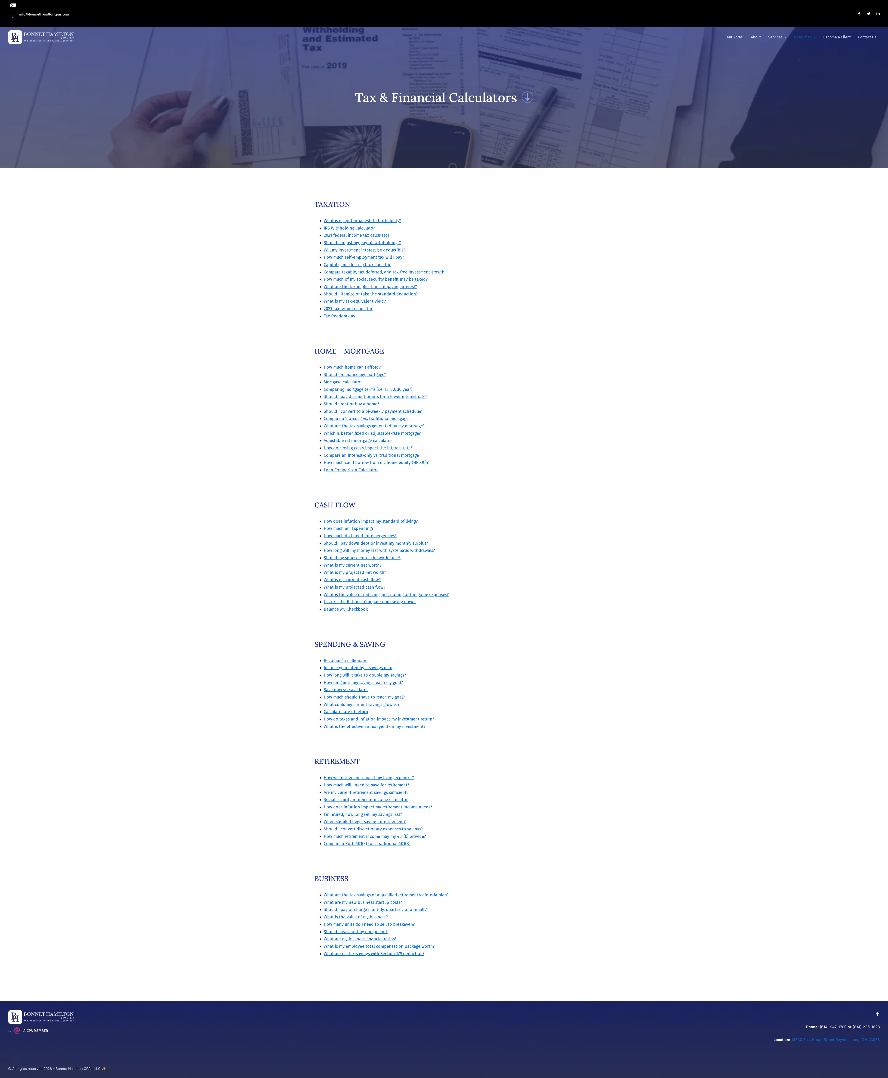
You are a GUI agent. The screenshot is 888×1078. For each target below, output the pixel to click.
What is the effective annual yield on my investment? (374, 726)
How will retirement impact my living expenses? (369, 777)
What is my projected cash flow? (354, 587)
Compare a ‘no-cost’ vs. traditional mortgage (366, 418)
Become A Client (837, 37)
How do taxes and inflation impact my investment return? (379, 719)
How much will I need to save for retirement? (366, 785)
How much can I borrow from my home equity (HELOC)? (376, 462)
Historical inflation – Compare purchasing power (370, 601)
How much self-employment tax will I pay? (364, 257)
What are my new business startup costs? (363, 902)
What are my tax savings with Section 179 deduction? (374, 953)
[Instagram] (878, 14)
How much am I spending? (348, 528)
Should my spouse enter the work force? (362, 557)
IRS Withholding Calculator (349, 228)
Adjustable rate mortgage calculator (358, 440)
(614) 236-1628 (866, 1027)
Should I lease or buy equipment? (356, 931)
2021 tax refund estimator (348, 308)
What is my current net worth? (352, 565)
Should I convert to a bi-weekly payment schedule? (373, 411)
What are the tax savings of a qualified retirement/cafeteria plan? (386, 895)
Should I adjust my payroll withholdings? (362, 242)
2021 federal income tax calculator (356, 235)
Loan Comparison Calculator (351, 469)
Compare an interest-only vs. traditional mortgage (371, 455)
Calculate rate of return (346, 711)
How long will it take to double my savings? (365, 675)
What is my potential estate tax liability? (362, 220)
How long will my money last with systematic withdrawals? (379, 550)
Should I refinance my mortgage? (355, 374)
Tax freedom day (339, 316)
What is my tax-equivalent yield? (355, 301)
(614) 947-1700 (833, 1027)
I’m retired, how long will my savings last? (363, 814)
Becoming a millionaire (345, 660)
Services (775, 37)
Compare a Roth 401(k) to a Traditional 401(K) (367, 843)
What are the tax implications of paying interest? (370, 286)
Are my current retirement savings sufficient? (366, 792)
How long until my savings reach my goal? (363, 682)
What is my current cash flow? (352, 579)
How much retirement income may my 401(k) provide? (375, 836)
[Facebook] (859, 14)
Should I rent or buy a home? (351, 404)
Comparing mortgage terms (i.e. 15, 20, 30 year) (368, 389)
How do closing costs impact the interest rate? (368, 447)
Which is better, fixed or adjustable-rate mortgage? (372, 433)
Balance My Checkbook (346, 609)
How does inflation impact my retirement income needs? (378, 807)
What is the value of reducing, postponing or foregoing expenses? (386, 594)
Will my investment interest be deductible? (364, 250)
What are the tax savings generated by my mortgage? (374, 426)
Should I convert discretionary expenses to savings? (373, 829)
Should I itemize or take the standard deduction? (371, 294)
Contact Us (867, 37)
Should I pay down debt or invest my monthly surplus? (376, 543)
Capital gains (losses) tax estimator (357, 264)
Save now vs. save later (346, 689)
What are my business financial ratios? (360, 938)
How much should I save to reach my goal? (364, 697)
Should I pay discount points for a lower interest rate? (375, 396)
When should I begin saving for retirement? (365, 821)
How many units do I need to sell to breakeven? (369, 924)
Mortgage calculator (343, 382)
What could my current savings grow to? (361, 704)
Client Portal (732, 37)
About (756, 37)
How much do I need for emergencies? (360, 535)
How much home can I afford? (352, 367)
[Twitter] (868, 14)
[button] (47, 14)
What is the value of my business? (356, 917)
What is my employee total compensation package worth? (379, 946)
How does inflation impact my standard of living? (371, 521)
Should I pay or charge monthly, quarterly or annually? (376, 909)
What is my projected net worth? (355, 572)
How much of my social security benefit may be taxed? (376, 279)
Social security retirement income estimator (366, 799)
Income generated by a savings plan (358, 667)
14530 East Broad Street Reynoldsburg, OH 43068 (835, 1039)
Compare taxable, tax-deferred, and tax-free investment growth (384, 272)
